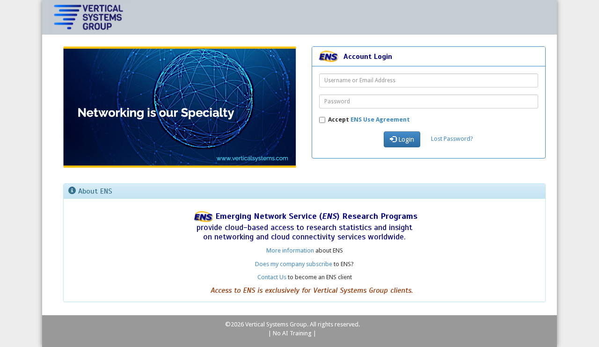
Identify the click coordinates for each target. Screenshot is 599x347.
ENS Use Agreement (380, 119)
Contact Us (271, 277)
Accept (369, 119)
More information (290, 250)
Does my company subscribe (293, 263)
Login (405, 139)
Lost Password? (452, 138)
